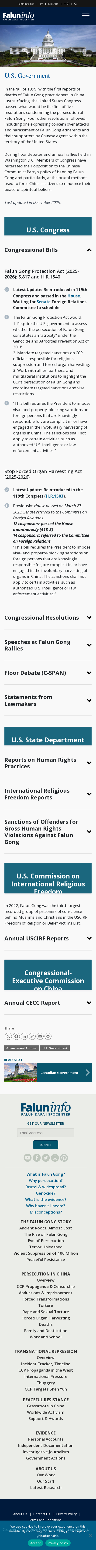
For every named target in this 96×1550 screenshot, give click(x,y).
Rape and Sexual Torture (45, 1311)
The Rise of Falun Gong (46, 1234)
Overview (46, 1280)
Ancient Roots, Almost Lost (45, 1228)
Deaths (46, 1324)
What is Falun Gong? (46, 1174)
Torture (45, 1305)
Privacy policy (58, 1543)
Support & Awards (45, 1418)
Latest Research (46, 1487)
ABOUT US (46, 1468)
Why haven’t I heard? (45, 1205)
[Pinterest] (64, 1158)
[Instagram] (55, 1158)
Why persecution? (46, 1180)
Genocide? (45, 1193)
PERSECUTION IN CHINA (45, 1274)
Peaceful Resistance (45, 1259)
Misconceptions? (46, 1212)
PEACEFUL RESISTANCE (46, 1399)
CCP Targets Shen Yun (46, 1389)
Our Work (46, 1475)
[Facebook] (37, 1158)
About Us (20, 1514)
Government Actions (21, 1048)
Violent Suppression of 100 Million (46, 1253)
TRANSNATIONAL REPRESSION (45, 1351)
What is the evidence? (45, 1199)
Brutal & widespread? (45, 1186)
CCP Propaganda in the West (45, 1370)
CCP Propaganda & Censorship (46, 1286)
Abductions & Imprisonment (45, 1292)
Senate (44, 301)
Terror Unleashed (45, 1247)
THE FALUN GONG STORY (46, 1222)
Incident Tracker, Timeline (45, 1363)
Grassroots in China (45, 1406)
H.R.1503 (54, 496)
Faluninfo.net (26, 3)
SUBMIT (45, 1144)
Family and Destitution (45, 1330)
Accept (35, 1543)
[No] (90, 1535)
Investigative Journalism (46, 1451)
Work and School (46, 1337)
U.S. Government (54, 1048)
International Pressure (45, 1376)
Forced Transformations (45, 1299)
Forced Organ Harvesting (45, 1318)
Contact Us (41, 1514)
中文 (66, 3)
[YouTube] (28, 1158)
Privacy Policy (66, 1514)
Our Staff (45, 1481)
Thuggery (46, 1382)
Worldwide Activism (45, 1412)
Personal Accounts (46, 1439)
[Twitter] (46, 1158)
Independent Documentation (45, 1445)
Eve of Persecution (46, 1240)
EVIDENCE (46, 1433)
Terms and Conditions (45, 1520)
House (73, 296)
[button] (48, 249)
